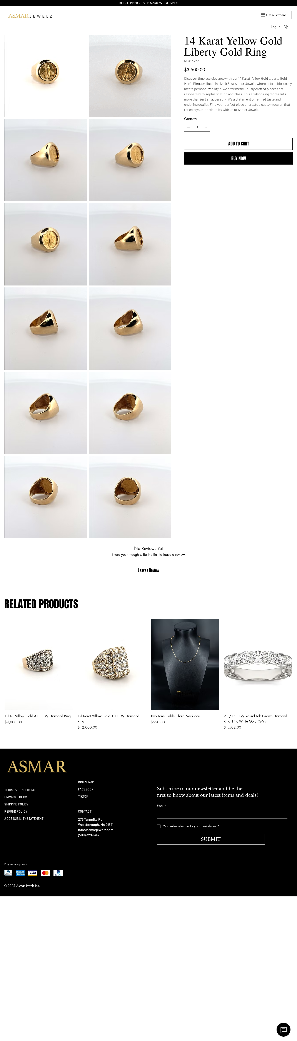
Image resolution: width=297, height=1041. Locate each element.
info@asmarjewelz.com (95, 830)
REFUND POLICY (15, 811)
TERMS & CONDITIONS (19, 790)
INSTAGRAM (86, 782)
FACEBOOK (85, 789)
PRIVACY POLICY (16, 797)
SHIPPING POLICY (16, 804)
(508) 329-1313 (88, 835)
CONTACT (85, 811)
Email (162, 806)
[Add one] (206, 127)
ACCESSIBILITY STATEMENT (23, 818)
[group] (148, 674)
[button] (286, 27)
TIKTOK (83, 796)
